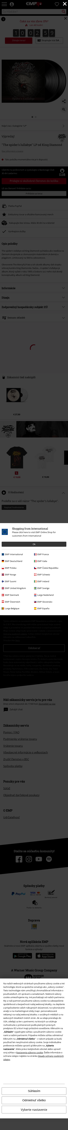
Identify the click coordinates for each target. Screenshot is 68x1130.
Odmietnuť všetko (34, 1100)
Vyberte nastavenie (34, 1110)
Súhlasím (34, 1091)
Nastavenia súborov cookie (29, 1052)
